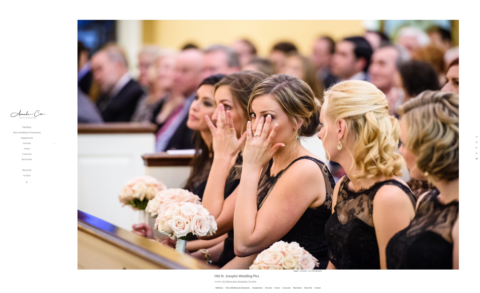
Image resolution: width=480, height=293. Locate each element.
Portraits (27, 143)
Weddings (26, 127)
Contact (26, 175)
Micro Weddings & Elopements (27, 133)
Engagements (27, 138)
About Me (26, 170)
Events (27, 149)
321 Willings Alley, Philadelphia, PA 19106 (239, 282)
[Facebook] (27, 182)
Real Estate (27, 159)
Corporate (27, 154)
